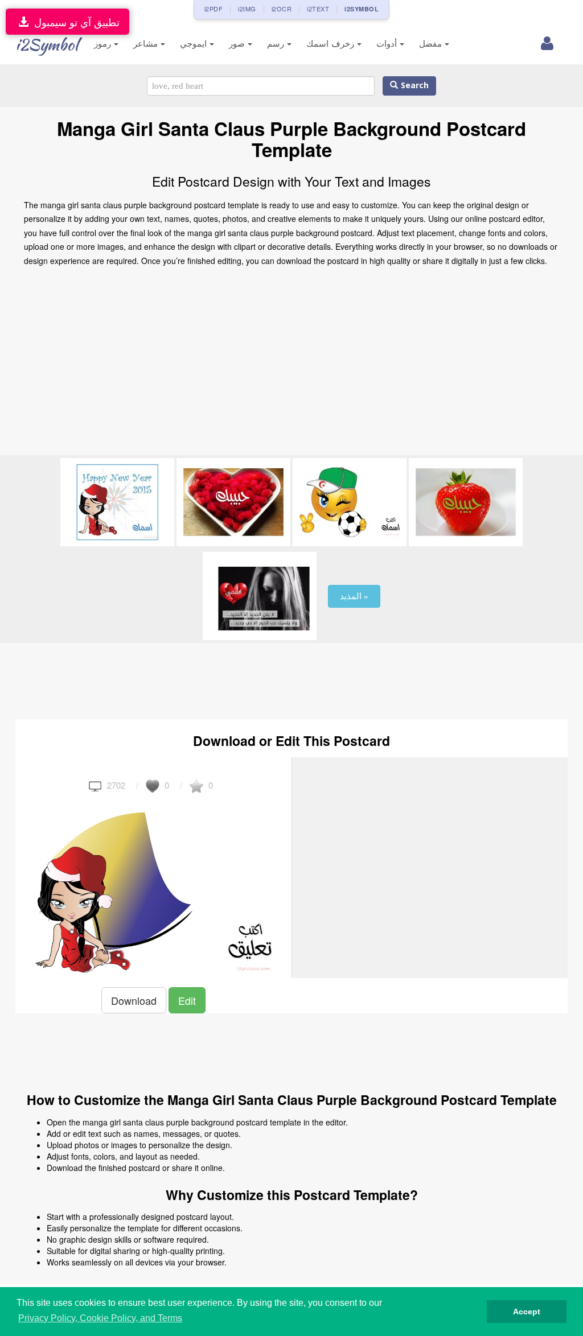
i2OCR (282, 8)
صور (238, 43)
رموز (104, 43)
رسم (277, 43)
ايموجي (195, 43)
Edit (187, 1000)
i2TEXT (318, 8)
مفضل (432, 43)
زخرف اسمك (331, 43)
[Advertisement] (291, 364)
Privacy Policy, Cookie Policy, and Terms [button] (100, 1318)
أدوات (388, 43)
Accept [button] (526, 1311)
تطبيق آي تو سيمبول (74, 21)
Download (134, 1000)
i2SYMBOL (361, 9)
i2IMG (247, 8)
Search (413, 85)
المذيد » (354, 596)
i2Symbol (46, 44)
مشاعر (147, 43)
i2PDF (213, 8)
